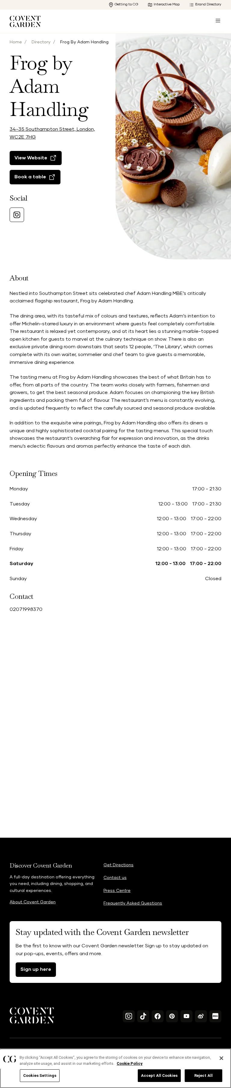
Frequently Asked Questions (132, 903)
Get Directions (118, 865)
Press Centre (117, 891)
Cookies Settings (39, 1075)
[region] (115, 1068)
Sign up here (35, 969)
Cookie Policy (130, 1063)
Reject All (203, 1075)
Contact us (115, 878)
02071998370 (26, 609)
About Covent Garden (33, 902)
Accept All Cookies (159, 1075)
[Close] (221, 1058)
